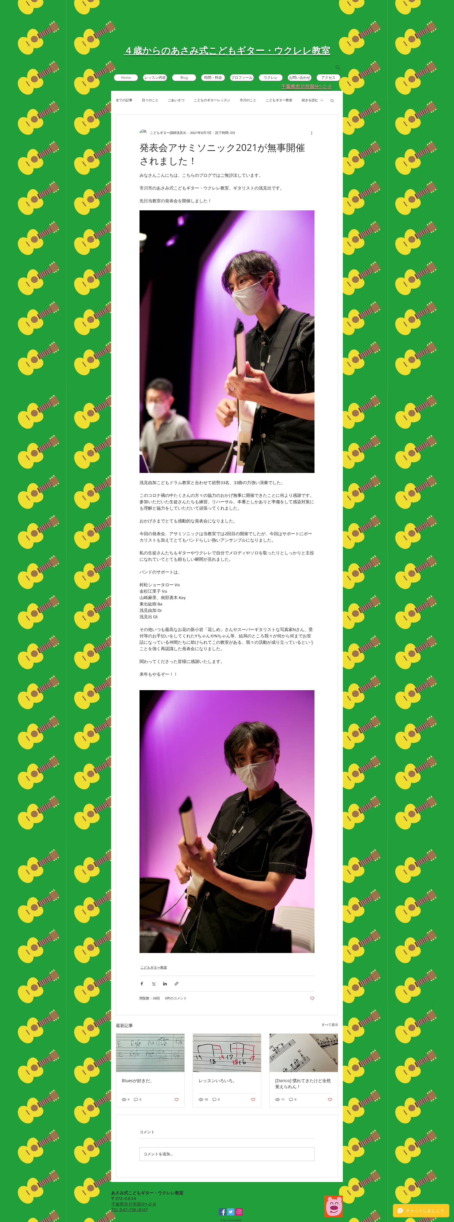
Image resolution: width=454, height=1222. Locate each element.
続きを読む (310, 100)
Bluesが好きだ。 (138, 1080)
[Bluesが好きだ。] (150, 1053)
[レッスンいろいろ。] (227, 1053)
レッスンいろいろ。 (218, 1080)
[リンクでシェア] (176, 983)
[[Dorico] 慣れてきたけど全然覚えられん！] (304, 1053)
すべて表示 (330, 1025)
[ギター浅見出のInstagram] (239, 1211)
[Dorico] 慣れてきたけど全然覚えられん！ (303, 1083)
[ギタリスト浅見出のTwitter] (230, 1211)
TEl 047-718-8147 (129, 1209)
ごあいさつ (176, 100)
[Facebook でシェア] (142, 983)
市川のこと (248, 100)
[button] (332, 100)
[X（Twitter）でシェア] (153, 983)
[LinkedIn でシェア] (165, 983)
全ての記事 (124, 100)
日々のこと (150, 100)
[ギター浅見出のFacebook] (222, 1211)
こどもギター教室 (279, 100)
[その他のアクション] (311, 133)
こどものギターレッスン (212, 100)
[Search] (338, 67)
